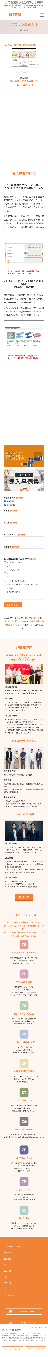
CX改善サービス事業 (12, 1246)
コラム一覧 (8, 1289)
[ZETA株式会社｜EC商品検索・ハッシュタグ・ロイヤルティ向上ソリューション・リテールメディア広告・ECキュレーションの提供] (20, 14)
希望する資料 (13, 497)
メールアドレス (14, 534)
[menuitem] (40, 14)
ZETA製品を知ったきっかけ (20, 558)
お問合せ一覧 (9, 1295)
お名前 (10, 510)
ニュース (7, 1271)
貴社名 (10, 522)
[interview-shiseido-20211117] (24, 758)
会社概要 (7, 1258)
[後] (38, 456)
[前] (10, 456)
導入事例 (7, 1252)
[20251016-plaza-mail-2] (24, 674)
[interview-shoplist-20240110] (24, 831)
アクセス (7, 1283)
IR (5, 1264)
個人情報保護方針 (38, 1327)
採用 (5, 1277)
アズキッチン (24, 72)
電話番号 (11, 546)
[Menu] (40, 14)
